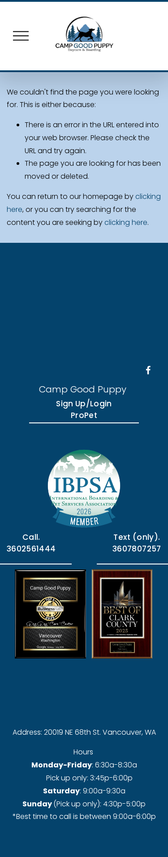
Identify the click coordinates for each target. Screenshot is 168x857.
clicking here (125, 222)
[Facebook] (148, 370)
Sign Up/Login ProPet (84, 409)
